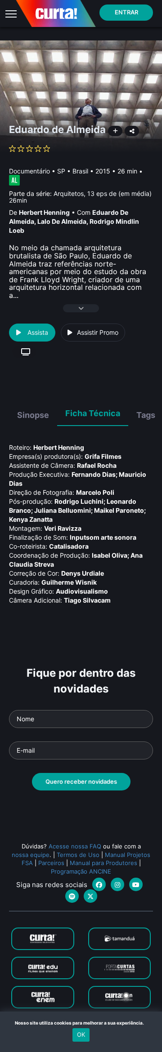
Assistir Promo (97, 332)
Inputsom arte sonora (103, 537)
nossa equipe (31, 854)
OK (81, 1034)
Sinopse (33, 415)
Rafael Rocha (97, 465)
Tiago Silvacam (87, 600)
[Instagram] (117, 884)
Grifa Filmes (103, 456)
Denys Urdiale (82, 573)
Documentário (29, 171)
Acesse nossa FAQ (75, 846)
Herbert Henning (44, 212)
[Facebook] (99, 884)
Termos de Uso (78, 854)
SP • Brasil (72, 171)
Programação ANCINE (81, 871)
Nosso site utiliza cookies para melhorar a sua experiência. (81, 1022)
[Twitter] (90, 896)
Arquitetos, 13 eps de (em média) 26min (80, 197)
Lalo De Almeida (61, 221)
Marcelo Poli (95, 492)
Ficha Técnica (92, 413)
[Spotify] (72, 896)
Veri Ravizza (62, 528)
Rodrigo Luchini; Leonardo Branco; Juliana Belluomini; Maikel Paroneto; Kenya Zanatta (77, 510)
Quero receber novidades (81, 781)
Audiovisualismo (82, 591)
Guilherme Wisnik (69, 582)
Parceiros (51, 862)
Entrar (126, 12)
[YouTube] (136, 884)
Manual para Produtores (103, 862)
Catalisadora (69, 546)
